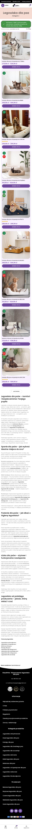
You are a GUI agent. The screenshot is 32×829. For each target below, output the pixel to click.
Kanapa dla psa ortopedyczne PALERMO (13, 180)
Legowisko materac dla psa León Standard (14, 475)
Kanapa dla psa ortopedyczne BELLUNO (13, 299)
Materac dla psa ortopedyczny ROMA (13, 338)
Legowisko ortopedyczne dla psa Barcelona (14, 436)
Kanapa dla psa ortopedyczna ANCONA (13, 377)
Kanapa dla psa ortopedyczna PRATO (13, 219)
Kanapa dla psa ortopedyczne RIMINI (12, 100)
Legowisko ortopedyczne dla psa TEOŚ (13, 408)
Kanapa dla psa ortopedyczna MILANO (13, 260)
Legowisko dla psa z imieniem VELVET (12, 659)
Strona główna (5, 29)
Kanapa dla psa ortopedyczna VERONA (13, 139)
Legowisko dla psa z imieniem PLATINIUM (13, 620)
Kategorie (15, 15)
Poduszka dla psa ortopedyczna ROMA (13, 698)
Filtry (29, 29)
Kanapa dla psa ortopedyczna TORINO (13, 61)
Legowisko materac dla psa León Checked (14, 543)
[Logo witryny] (16, 5)
